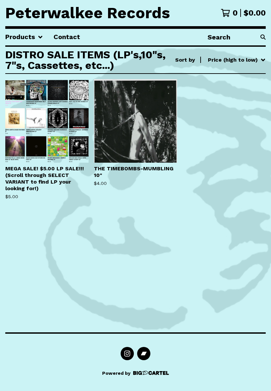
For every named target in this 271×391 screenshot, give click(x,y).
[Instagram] (127, 353)
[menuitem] (24, 37)
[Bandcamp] (143, 353)
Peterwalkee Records (87, 13)
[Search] (263, 37)
